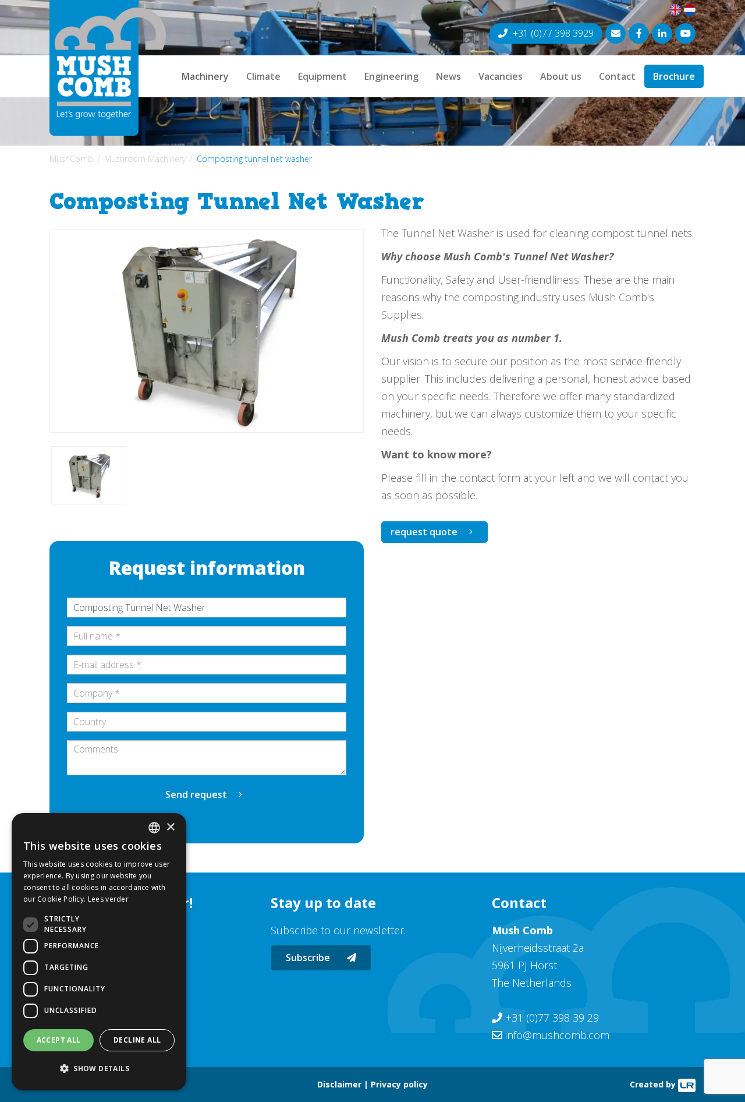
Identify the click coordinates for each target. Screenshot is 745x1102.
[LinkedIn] (662, 33)
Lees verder (108, 899)
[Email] (615, 33)
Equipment (322, 76)
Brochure (674, 76)
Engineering (391, 76)
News (448, 76)
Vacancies (500, 76)
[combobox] (154, 827)
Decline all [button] (137, 1040)
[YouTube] (685, 33)
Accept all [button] (59, 1040)
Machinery (205, 76)
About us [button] (560, 76)
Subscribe (309, 957)
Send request (196, 794)
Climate (263, 76)
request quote (424, 531)
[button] (99, 1069)
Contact (617, 76)
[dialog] (99, 951)
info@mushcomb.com (557, 1035)
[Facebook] (639, 33)
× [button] (170, 827)
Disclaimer (339, 1084)
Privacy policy (399, 1084)
